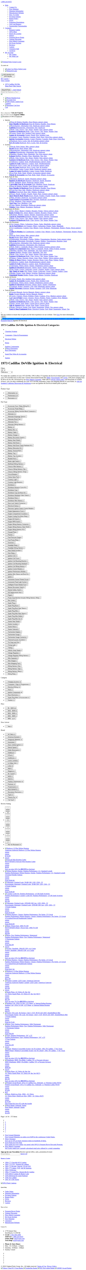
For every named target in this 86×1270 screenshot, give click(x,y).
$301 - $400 (12, 716)
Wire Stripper (12, 661)
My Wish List (13, 56)
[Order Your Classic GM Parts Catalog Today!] (8, 1183)
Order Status (9, 1191)
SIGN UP (24, 1154)
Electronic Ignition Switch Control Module (21, 508)
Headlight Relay (13, 545)
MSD (48, 378)
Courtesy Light (13, 479)
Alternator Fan (13, 422)
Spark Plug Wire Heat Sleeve (17, 613)
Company (8, 28)
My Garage (5, 79)
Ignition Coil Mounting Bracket (17, 561)
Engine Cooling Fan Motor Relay (18, 516)
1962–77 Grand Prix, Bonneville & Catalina (19, 1172)
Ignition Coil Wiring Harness (17, 566)
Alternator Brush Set (14, 419)
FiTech (10, 755)
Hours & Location (15, 34)
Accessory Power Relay (16, 409)
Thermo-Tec (12, 797)
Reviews (12, 45)
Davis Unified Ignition (15, 745)
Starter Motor (12, 626)
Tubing (10, 647)
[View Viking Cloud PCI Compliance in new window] (12, 1268)
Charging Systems (14, 682)
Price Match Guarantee (16, 41)
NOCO (10, 779)
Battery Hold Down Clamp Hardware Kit (20, 445)
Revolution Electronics (15, 792)
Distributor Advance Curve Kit (17, 487)
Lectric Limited (13, 760)
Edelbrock (11, 753)
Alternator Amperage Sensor (17, 416)
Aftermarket (12, 393)
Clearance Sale (14, 49)
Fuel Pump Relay (14, 540)
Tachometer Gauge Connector (17, 637)
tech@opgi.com (18, 1240)
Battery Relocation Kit (15, 448)
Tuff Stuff (11, 800)
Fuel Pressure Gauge (15, 537)
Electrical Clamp (14, 506)
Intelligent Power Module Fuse (17, 584)
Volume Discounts (15, 39)
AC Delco (11, 734)
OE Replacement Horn (15, 592)
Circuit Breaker (13, 474)
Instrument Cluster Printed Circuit (18, 579)
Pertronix (11, 784)
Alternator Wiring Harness (16, 424)
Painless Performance (15, 781)
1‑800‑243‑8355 (6, 2)
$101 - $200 (12, 711)
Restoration (12, 398)
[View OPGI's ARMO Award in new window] (63, 1268)
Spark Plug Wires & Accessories (18, 697)
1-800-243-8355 (17, 1237)
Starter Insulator (13, 624)
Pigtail (10, 595)
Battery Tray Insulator (15, 456)
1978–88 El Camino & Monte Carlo (17, 1174)
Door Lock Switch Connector (17, 503)
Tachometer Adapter (14, 632)
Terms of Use (41, 1266)
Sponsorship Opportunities (18, 26)
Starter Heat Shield (14, 621)
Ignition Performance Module (17, 571)
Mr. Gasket (12, 774)
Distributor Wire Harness (16, 500)
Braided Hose (12, 458)
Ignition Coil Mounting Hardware (18, 563)
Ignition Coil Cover (14, 558)
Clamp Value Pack (14, 477)
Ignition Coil (12, 556)
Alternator (12, 414)
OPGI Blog (13, 32)
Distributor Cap (13, 490)
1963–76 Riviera (10, 1170)
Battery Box (12, 430)
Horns (10, 690)
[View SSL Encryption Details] (46, 1268)
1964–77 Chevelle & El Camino (15, 1162)
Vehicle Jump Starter (15, 650)
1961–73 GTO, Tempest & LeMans (17, 1164)
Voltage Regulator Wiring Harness (18, 655)
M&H (10, 768)
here (58, 315)
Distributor (11, 485)
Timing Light (12, 645)
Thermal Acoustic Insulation (17, 640)
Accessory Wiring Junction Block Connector (22, 411)
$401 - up (11, 718)
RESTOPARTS (13, 789)
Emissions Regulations (16, 22)
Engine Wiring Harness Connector (18, 524)
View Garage (5, 81)
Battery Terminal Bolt (15, 451)
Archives (12, 51)
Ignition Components (15, 692)
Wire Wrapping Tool (14, 663)
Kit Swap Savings (15, 43)
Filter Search (17, 86)
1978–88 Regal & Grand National (16, 1176)
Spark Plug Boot (13, 605)
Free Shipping (14, 9)
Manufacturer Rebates (16, 13)
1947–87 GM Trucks (12, 1179)
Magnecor (11, 771)
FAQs (11, 20)
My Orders (12, 54)
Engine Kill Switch (14, 519)
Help (6, 5)
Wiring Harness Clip (14, 666)
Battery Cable (12, 432)
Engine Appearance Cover (16, 511)
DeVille (7, 321)
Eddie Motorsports (14, 750)
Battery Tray (12, 453)
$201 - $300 (12, 713)
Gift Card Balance (15, 24)
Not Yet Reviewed (14, 844)
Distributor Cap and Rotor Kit (17, 493)
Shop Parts (8, 86)
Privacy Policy (52, 1266)
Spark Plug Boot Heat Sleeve (17, 608)
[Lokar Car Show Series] (15, 69)
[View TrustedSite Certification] (30, 1268)
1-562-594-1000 (15, 1235)
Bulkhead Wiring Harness (16, 464)
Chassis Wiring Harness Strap (17, 472)
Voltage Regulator (14, 653)
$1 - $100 (12, 708)
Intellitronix (12, 758)
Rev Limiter (12, 600)
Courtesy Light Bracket (15, 482)
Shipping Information (16, 11)
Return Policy (13, 18)
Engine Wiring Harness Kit (16, 529)
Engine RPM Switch (14, 521)
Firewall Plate (12, 532)
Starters (11, 700)
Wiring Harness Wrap (15, 671)
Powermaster (55, 378)
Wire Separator (13, 658)
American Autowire (14, 737)
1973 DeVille (12, 84)
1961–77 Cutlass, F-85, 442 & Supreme (18, 1168)
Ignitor (10, 577)
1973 (11, 321)
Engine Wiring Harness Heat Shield (19, 527)
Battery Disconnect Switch (16, 437)
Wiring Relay (12, 674)
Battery (11, 427)
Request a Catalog (5, 1158)
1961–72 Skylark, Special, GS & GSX (18, 1166)
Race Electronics (13, 695)
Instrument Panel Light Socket (17, 582)
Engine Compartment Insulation (18, 514)
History (11, 35)
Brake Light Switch (14, 461)
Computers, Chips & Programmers (19, 684)
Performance (13, 395)
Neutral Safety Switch (15, 590)
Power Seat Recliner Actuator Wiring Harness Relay (24, 598)
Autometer (11, 742)
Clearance (8, 1221)
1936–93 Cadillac (11, 1178)
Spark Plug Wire (13, 611)
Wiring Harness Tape (15, 669)
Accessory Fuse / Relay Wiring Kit (19, 406)
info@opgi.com (19, 1238)
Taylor (65, 378)
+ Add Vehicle (16, 90)
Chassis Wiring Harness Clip (17, 469)
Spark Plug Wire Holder (15, 616)
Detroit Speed (12, 747)
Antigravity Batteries (15, 739)
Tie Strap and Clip (14, 642)
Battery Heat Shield (14, 440)
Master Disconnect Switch (16, 587)
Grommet (11, 542)
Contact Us (13, 7)
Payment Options (15, 17)
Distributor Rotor (13, 498)
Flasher (11, 535)
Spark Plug (12, 603)
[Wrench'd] (11, 71)
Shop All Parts (6, 90)
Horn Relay (12, 553)
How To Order (14, 15)
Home (3, 321)
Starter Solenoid (13, 629)
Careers (11, 47)
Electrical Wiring (14, 687)
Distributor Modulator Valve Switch (19, 495)
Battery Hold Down (14, 443)
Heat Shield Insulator (15, 550)
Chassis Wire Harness (15, 466)
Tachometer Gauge (14, 634)
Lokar (10, 766)
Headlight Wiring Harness (16, 548)
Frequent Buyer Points (16, 37)
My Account (9, 52)
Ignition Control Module (16, 569)
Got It (3, 317)
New (10, 726)
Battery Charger (13, 435)
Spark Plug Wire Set (15, 619)
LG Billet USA (13, 763)
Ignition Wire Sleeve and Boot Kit (18, 574)
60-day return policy (58, 379)
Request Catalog (14, 30)
